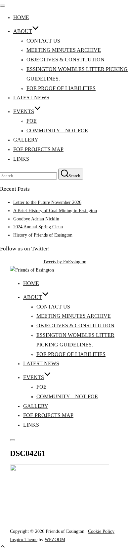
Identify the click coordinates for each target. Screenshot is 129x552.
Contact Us (43, 41)
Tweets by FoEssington (64, 261)
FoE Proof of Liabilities (61, 88)
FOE (31, 121)
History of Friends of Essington (42, 235)
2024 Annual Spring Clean (38, 226)
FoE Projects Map (38, 149)
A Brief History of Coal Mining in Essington (55, 210)
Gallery (25, 140)
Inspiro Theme (23, 539)
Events (23, 111)
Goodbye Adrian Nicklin (37, 218)
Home (21, 17)
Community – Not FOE (57, 130)
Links (21, 159)
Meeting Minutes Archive (63, 50)
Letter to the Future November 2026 (47, 202)
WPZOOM (55, 539)
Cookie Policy (101, 531)
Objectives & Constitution (65, 59)
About (22, 31)
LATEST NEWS (31, 97)
